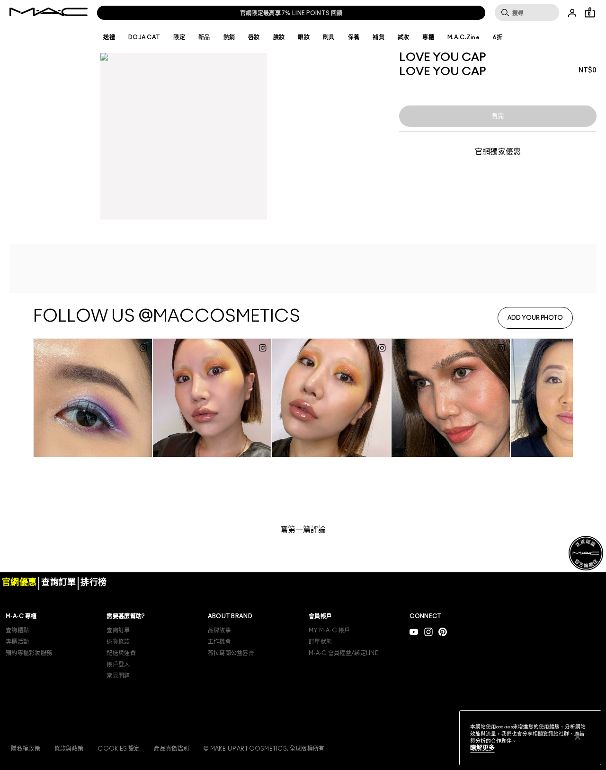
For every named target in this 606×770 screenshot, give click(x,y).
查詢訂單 (118, 630)
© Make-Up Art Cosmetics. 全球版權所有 (263, 749)
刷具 (329, 37)
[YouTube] (414, 631)
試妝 (404, 37)
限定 (179, 37)
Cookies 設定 (119, 749)
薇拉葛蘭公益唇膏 (231, 653)
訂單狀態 (320, 642)
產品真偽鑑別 (171, 749)
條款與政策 (69, 749)
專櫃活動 (17, 642)
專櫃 (428, 37)
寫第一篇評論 (303, 530)
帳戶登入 (118, 664)
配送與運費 (121, 653)
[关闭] (577, 736)
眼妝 (304, 37)
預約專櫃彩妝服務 (29, 653)
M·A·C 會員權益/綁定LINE (343, 653)
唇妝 (254, 37)
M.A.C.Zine (463, 37)
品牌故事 (219, 630)
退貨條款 (118, 642)
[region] (530, 737)
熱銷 (229, 37)
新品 (204, 37)
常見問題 (118, 676)
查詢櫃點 (17, 630)
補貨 (378, 37)
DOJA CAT (144, 37)
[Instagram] (428, 631)
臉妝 (279, 37)
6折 (498, 37)
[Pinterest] (442, 631)
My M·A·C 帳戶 (329, 630)
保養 (354, 37)
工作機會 (219, 642)
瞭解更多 (482, 748)
